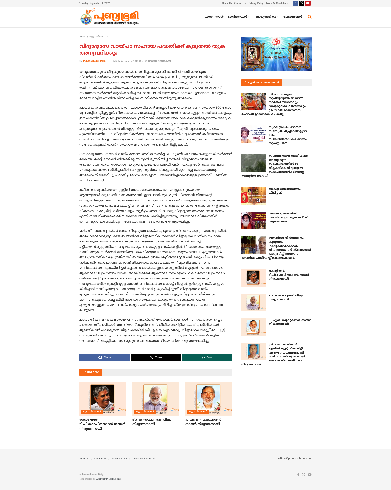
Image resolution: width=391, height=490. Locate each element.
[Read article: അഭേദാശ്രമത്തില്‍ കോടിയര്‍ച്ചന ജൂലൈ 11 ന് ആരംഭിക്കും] (253, 220)
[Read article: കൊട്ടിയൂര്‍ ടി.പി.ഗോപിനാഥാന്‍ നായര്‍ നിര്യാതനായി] (102, 398)
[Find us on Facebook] (295, 3)
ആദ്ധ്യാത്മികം (265, 17)
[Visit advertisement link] (276, 54)
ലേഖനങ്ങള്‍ (292, 17)
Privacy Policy (256, 3)
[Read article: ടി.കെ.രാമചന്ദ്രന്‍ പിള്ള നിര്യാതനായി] (155, 398)
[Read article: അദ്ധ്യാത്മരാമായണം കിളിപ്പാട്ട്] (253, 196)
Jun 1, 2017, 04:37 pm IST (128, 61)
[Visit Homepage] (110, 17)
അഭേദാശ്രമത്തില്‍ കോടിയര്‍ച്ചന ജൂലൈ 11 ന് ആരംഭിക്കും (288, 217)
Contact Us (240, 3)
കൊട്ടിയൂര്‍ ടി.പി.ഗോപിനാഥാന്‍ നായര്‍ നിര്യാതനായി (102, 424)
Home (82, 36)
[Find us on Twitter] (301, 3)
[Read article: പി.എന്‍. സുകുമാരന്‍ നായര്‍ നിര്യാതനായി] (208, 398)
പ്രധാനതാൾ (214, 17)
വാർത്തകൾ (237, 17)
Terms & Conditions (277, 3)
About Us (226, 3)
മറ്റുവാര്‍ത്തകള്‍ (99, 36)
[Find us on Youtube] (308, 3)
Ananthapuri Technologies (109, 479)
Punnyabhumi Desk (94, 61)
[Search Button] (310, 17)
